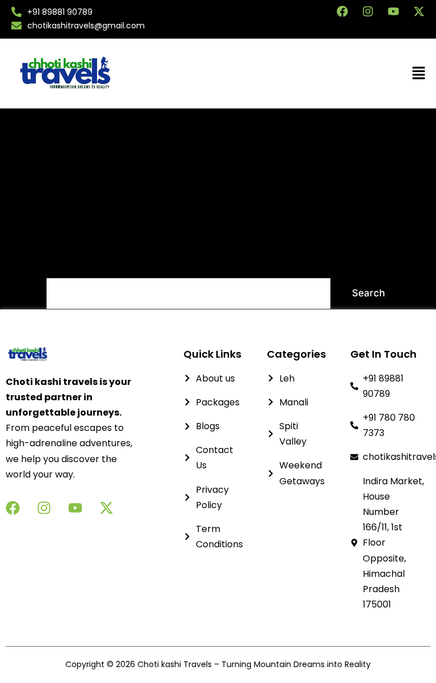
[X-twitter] (419, 11)
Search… (66, 263)
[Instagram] (368, 11)
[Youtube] (393, 11)
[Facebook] (342, 11)
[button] (342, 73)
